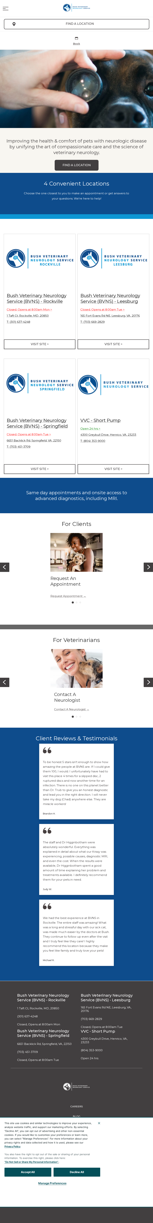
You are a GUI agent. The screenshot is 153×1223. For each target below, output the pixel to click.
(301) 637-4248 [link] (27, 1016)
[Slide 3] (80, 602)
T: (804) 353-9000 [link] (92, 441)
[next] (148, 567)
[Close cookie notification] (99, 1123)
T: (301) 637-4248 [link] (18, 322)
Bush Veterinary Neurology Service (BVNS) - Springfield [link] (43, 1033)
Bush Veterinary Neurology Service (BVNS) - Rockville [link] (43, 997)
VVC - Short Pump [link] (100, 420)
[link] (76, 7)
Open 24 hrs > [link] (90, 428)
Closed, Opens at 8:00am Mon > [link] (29, 309)
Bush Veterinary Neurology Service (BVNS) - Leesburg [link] (107, 997)
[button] (5, 8)
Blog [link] (76, 1116)
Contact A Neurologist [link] (70, 709)
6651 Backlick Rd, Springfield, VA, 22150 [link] (34, 440)
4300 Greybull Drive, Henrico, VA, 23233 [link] (108, 434)
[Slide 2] (76, 602)
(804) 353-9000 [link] (92, 1050)
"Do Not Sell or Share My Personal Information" (31, 1161)
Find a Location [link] (80, 24)
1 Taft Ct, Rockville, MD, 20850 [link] (28, 315)
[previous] (4, 567)
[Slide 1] (73, 602)
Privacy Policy (12, 1146)
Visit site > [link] (40, 344)
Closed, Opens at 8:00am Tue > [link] (102, 309)
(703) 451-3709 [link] (27, 1052)
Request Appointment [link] (66, 596)
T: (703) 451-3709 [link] (18, 446)
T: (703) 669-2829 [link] (92, 322)
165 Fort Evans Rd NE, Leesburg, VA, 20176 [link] (110, 315)
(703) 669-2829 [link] (91, 1019)
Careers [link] (76, 1106)
